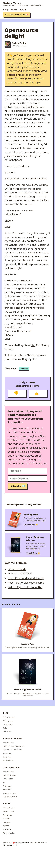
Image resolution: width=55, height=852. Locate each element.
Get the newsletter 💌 (17, 14)
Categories (8, 721)
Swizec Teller (23, 4)
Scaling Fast (8, 742)
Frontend (7, 786)
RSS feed (7, 731)
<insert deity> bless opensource (26, 582)
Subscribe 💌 (18, 486)
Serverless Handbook (12, 749)
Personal (24, 368)
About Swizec (9, 808)
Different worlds (17, 569)
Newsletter (8, 815)
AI (4, 782)
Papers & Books (10, 797)
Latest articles (9, 717)
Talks (5, 728)
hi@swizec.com (10, 845)
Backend (7, 789)
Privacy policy (9, 833)
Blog (5, 9)
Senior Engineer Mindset (13, 746)
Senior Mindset (9, 775)
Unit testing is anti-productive (25, 587)
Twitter (6, 818)
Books (14, 9)
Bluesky (6, 822)
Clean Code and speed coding (26, 578)
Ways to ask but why (20, 573)
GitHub (6, 825)
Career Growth (9, 793)
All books (7, 753)
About (23, 9)
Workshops (8, 760)
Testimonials (8, 811)
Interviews (7, 724)
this (33, 345)
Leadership (8, 779)
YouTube (7, 829)
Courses (7, 757)
